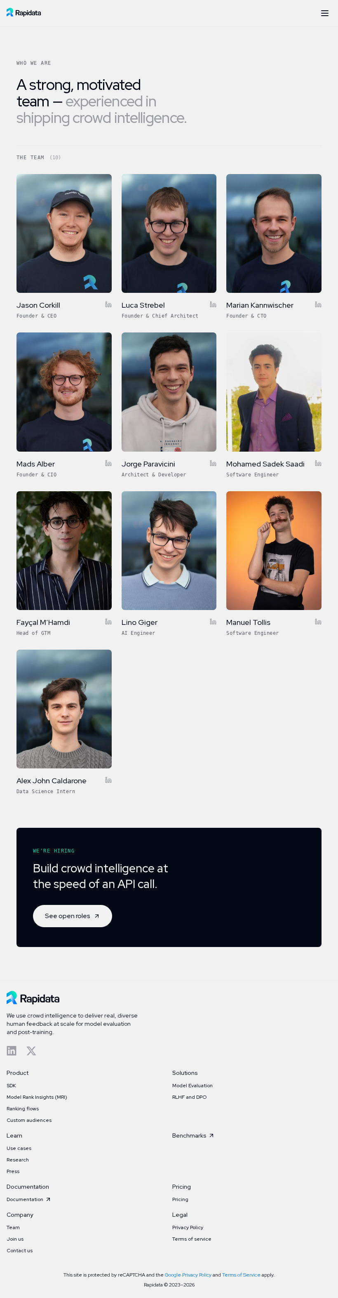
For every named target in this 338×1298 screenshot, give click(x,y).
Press (13, 1171)
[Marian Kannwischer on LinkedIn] (318, 304)
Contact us (20, 1250)
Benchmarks (189, 1135)
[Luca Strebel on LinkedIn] (213, 304)
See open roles (67, 916)
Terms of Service (241, 1275)
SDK (11, 1085)
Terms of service (191, 1239)
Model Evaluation (192, 1085)
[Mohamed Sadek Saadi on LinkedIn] (318, 463)
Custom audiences (29, 1120)
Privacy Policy (187, 1227)
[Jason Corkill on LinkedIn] (108, 304)
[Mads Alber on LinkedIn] (108, 463)
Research (18, 1160)
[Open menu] (324, 13)
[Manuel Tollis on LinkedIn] (318, 621)
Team (13, 1227)
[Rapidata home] (24, 13)
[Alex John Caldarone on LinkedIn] (108, 780)
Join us (15, 1239)
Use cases (19, 1148)
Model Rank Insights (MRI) (37, 1097)
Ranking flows (23, 1108)
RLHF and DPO (189, 1097)
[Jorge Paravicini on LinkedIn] (213, 463)
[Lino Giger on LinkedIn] (213, 621)
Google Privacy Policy (188, 1275)
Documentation (25, 1199)
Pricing (180, 1199)
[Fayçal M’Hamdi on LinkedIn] (108, 621)
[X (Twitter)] (31, 1051)
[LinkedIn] (11, 1051)
